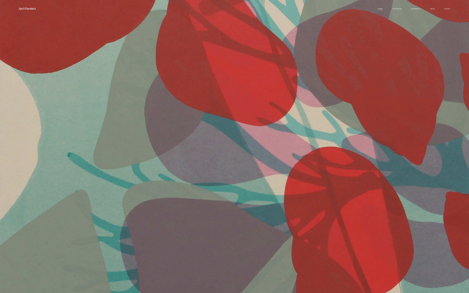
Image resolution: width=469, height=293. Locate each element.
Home (380, 9)
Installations (416, 9)
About (432, 9)
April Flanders (27, 8)
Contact (447, 9)
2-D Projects (397, 9)
